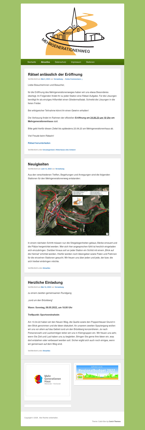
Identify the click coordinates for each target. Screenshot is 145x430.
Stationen (90, 61)
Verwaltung (58, 79)
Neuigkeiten (38, 164)
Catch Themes (115, 421)
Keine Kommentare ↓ (74, 79)
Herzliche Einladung (45, 282)
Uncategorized (48, 149)
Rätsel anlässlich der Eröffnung (55, 74)
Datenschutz (60, 61)
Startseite (31, 61)
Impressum (76, 61)
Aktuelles (45, 61)
